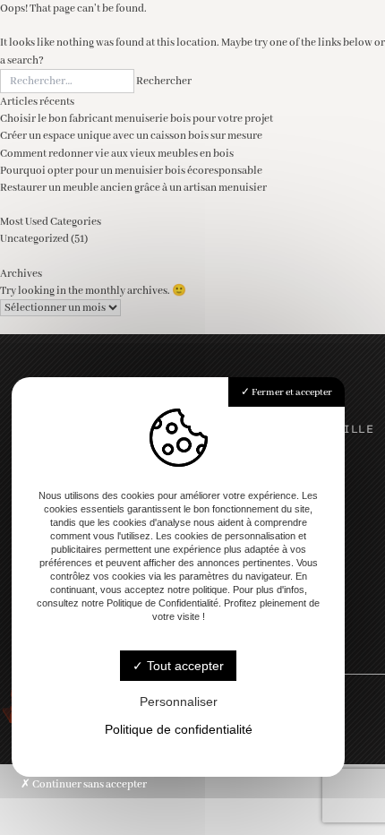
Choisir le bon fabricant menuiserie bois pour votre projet (136, 118)
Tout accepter (183, 666)
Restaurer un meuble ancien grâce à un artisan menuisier (133, 187)
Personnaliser (179, 701)
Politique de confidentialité (178, 729)
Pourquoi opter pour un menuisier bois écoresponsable (131, 170)
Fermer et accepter (291, 392)
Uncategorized (34, 238)
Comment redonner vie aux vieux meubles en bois (117, 153)
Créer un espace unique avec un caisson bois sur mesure (131, 135)
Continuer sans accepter (88, 784)
